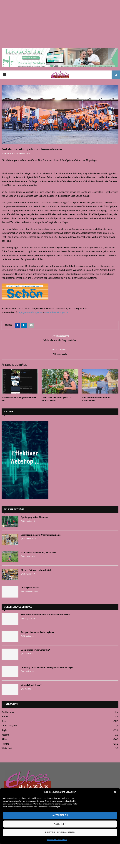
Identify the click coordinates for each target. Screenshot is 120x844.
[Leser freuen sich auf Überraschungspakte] (10, 539)
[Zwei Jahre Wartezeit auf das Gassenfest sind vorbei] (10, 619)
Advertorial (6, 153)
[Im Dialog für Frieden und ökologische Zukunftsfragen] (10, 671)
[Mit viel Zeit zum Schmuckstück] (10, 574)
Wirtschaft (7, 748)
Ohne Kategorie (9, 726)
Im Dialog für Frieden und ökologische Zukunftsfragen (47, 667)
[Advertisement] (60, 25)
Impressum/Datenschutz (57, 840)
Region (5, 730)
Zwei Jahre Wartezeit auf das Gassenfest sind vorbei (45, 615)
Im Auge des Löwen (30, 587)
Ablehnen (60, 824)
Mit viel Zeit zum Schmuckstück (36, 570)
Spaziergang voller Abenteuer (35, 517)
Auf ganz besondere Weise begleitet (37, 632)
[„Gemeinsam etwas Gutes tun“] (10, 654)
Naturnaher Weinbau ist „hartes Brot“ (39, 552)
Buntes (5, 717)
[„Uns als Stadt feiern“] (10, 689)
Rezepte (5, 735)
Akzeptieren (60, 815)
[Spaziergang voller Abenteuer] (10, 521)
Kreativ (5, 721)
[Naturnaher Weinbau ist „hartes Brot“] (10, 556)
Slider (4, 739)
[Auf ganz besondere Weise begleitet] (10, 636)
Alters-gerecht (60, 354)
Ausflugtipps (8, 712)
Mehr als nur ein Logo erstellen (60, 340)
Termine (5, 744)
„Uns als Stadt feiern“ (31, 685)
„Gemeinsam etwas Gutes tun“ (35, 650)
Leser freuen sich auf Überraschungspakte (40, 535)
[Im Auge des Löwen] (10, 592)
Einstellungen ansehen (60, 832)
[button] (115, 792)
